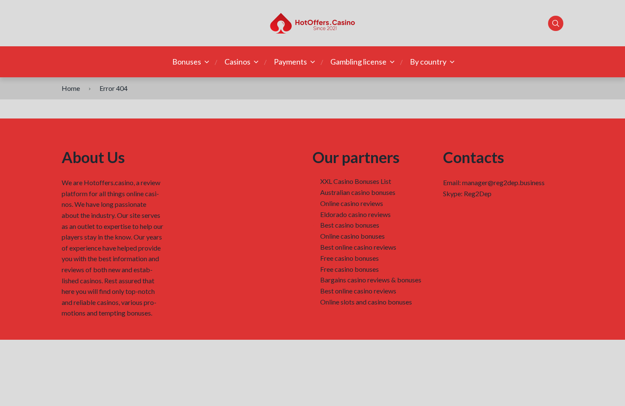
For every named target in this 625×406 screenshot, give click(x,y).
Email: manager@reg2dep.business (494, 182)
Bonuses (186, 61)
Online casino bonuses (352, 236)
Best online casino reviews (358, 247)
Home (71, 88)
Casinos (237, 61)
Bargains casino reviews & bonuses (370, 280)
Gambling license (358, 61)
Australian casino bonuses (357, 192)
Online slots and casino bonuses (366, 302)
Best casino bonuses (349, 225)
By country (428, 61)
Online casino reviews (351, 203)
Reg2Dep (477, 193)
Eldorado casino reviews (355, 214)
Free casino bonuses (349, 258)
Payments (290, 61)
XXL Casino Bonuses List (355, 181)
